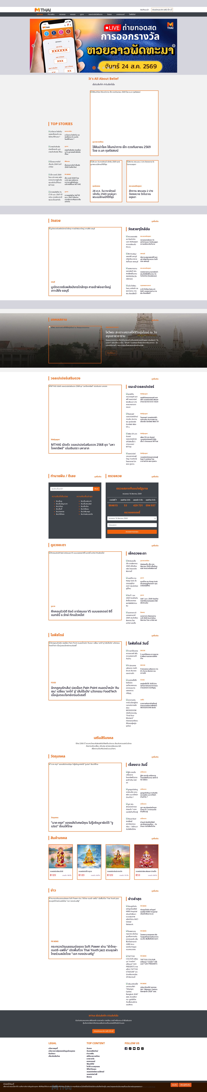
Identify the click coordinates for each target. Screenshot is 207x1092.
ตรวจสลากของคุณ (132, 531)
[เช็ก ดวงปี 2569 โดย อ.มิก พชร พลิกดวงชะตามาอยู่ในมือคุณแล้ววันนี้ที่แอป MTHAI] (56, 180)
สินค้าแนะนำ (144, 10)
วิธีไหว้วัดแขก (91, 1069)
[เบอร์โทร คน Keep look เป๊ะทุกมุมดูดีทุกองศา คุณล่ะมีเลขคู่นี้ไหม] (132, 583)
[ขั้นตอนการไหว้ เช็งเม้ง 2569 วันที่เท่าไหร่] (56, 164)
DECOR (142, 651)
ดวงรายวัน (90, 1058)
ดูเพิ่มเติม (155, 221)
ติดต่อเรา (52, 1053)
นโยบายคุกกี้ (53, 1048)
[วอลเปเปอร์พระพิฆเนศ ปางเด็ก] (146, 856)
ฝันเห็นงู (59, 501)
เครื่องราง (143, 772)
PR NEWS (68, 174)
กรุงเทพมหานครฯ (145, 285)
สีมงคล (142, 612)
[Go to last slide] (33, 45)
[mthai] (43, 9)
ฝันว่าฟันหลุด (85, 511)
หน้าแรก (40, 14)
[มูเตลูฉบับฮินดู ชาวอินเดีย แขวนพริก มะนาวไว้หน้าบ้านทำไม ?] (132, 793)
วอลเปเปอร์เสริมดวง (95, 14)
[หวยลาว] (103, 71)
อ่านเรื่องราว (111, 353)
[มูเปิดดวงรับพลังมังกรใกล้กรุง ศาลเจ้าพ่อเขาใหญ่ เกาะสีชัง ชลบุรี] (85, 252)
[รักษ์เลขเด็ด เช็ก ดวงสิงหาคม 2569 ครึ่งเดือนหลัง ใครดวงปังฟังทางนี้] (132, 566)
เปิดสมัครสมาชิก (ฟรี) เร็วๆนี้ (103, 1031)
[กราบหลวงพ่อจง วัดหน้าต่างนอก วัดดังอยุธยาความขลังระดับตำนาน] (132, 241)
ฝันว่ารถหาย (60, 511)
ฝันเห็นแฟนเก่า (86, 501)
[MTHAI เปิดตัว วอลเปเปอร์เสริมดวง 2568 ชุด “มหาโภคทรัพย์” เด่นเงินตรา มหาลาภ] (85, 410)
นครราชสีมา (68, 131)
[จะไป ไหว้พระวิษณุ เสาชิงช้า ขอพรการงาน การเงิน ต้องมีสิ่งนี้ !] (132, 289)
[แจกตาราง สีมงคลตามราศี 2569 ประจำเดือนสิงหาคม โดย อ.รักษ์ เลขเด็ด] (132, 618)
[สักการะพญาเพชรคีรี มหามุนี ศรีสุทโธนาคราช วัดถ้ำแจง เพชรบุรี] (132, 257)
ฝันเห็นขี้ (59, 509)
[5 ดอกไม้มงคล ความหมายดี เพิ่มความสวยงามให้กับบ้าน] (132, 654)
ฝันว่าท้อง (59, 506)
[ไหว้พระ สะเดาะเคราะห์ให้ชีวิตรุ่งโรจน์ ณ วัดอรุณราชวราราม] (75, 344)
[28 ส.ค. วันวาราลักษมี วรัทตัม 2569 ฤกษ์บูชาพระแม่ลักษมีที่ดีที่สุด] (106, 172)
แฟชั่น (142, 700)
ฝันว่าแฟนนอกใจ (87, 514)
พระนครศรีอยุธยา (135, 186)
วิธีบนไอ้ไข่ (90, 1064)
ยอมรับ (174, 1085)
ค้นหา (96, 489)
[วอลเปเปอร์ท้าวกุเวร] (89, 856)
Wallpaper (55, 439)
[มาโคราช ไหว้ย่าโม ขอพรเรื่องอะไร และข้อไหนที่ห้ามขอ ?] (56, 134)
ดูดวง (66, 146)
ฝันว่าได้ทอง (60, 514)
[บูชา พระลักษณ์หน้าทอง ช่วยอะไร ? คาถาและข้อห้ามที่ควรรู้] (132, 808)
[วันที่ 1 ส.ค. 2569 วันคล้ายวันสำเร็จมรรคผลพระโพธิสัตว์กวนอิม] (132, 600)
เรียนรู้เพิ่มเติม (185, 1085)
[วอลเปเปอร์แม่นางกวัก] (118, 856)
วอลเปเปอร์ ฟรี (92, 1074)
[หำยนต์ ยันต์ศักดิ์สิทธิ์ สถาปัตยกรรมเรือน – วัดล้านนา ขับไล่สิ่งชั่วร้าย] (132, 824)
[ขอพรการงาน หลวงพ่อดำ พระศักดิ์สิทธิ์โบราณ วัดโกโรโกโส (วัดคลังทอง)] (132, 273)
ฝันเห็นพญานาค (61, 504)
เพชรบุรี (142, 254)
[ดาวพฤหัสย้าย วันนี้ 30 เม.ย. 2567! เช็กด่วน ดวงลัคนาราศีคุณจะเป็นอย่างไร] (56, 196)
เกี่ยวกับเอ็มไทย (54, 1056)
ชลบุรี (53, 282)
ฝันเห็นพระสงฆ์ (86, 504)
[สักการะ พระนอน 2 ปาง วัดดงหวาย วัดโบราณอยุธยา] (142, 172)
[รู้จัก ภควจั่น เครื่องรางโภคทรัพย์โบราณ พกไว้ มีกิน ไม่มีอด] (132, 777)
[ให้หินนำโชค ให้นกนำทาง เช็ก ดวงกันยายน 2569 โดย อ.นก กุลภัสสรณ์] (124, 114)
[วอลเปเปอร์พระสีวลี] (60, 856)
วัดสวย (109, 14)
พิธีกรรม (67, 161)
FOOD (53, 682)
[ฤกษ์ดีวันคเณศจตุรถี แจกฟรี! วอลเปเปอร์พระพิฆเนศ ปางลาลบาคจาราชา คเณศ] (132, 400)
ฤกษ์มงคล (96, 186)
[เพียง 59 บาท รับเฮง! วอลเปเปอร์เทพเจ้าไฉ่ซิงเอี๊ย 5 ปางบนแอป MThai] (132, 440)
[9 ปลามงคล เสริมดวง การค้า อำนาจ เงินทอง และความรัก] (132, 669)
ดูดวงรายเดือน (98, 142)
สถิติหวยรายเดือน (93, 1056)
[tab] (94, 68)
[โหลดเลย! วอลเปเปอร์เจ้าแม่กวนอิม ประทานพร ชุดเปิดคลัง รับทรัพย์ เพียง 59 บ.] (132, 420)
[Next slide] (173, 45)
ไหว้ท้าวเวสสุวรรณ (93, 1066)
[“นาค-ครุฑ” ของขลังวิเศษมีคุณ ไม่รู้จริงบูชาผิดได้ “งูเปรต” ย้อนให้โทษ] (85, 788)
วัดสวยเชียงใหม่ (92, 1051)
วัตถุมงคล (54, 817)
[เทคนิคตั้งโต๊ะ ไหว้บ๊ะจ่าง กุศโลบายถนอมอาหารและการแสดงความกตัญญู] (132, 686)
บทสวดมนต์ (120, 14)
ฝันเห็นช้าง (85, 506)
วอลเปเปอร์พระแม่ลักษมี (95, 1071)
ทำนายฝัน (51, 14)
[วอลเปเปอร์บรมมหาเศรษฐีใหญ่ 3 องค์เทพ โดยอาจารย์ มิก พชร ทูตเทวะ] (132, 459)
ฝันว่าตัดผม (85, 509)
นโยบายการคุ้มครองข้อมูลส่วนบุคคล (62, 1051)
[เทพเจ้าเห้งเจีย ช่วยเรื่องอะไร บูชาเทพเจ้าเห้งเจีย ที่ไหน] (56, 149)
